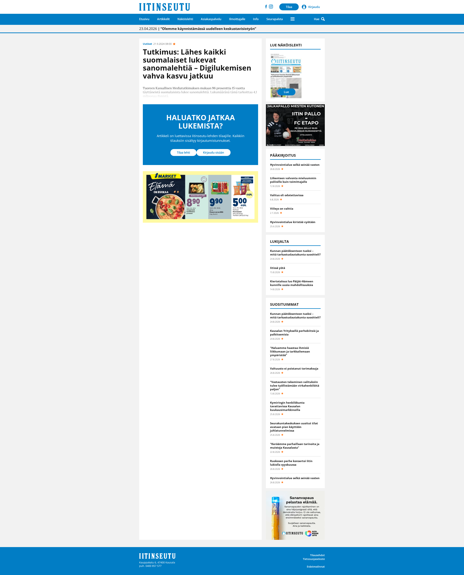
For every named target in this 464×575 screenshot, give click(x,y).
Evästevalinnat (316, 566)
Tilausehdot (317, 555)
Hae (316, 19)
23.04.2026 (197, 28)
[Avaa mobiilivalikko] (293, 19)
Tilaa (289, 7)
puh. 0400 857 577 (150, 566)
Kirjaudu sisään (213, 152)
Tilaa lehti (183, 152)
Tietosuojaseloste (314, 559)
